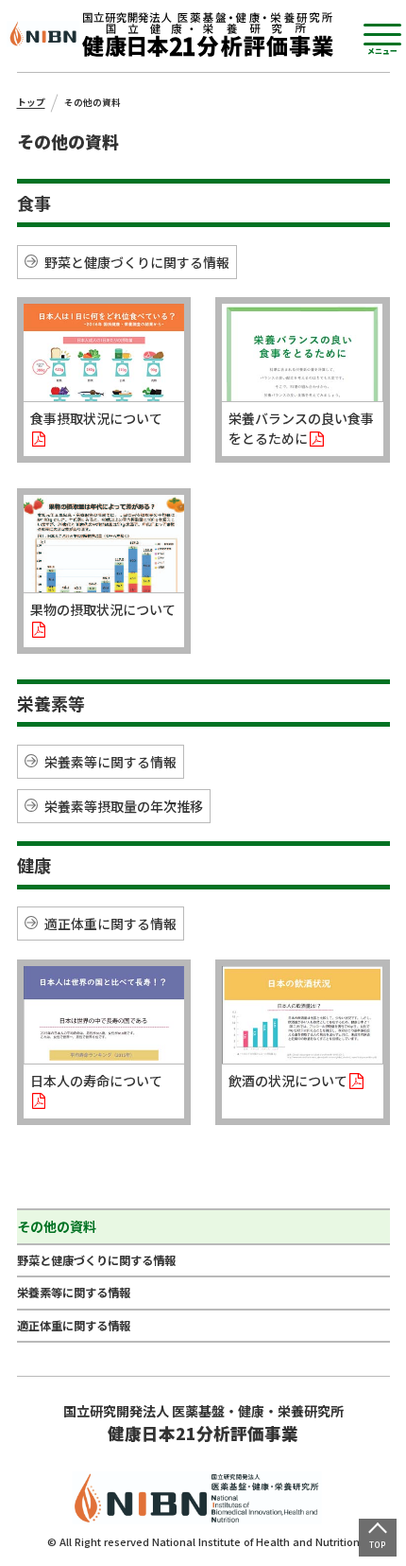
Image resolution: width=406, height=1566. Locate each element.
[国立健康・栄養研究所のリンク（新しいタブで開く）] (44, 35)
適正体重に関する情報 (110, 923)
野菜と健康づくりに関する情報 (136, 262)
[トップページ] (207, 34)
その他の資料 (56, 1226)
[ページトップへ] (378, 1538)
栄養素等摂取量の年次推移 (123, 806)
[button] (382, 38)
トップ (31, 102)
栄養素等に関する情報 (110, 761)
